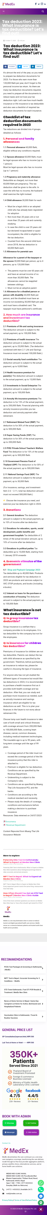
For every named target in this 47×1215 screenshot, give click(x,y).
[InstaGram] (25, 1211)
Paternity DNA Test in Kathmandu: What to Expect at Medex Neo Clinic (21, 861)
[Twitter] (38, 4)
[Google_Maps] (41, 1203)
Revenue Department (15, 825)
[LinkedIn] (44, 4)
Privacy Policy (7, 1200)
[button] (42, 11)
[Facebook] (35, 4)
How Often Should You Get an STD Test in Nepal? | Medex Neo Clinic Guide (23, 894)
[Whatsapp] (41, 1183)
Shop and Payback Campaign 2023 (23, 570)
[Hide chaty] (41, 1209)
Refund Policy (31, 1200)
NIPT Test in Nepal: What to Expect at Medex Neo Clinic (22, 877)
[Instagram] (41, 4)
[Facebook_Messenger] (41, 1196)
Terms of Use (19, 1200)
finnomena (11, 821)
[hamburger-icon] (3, 11)
